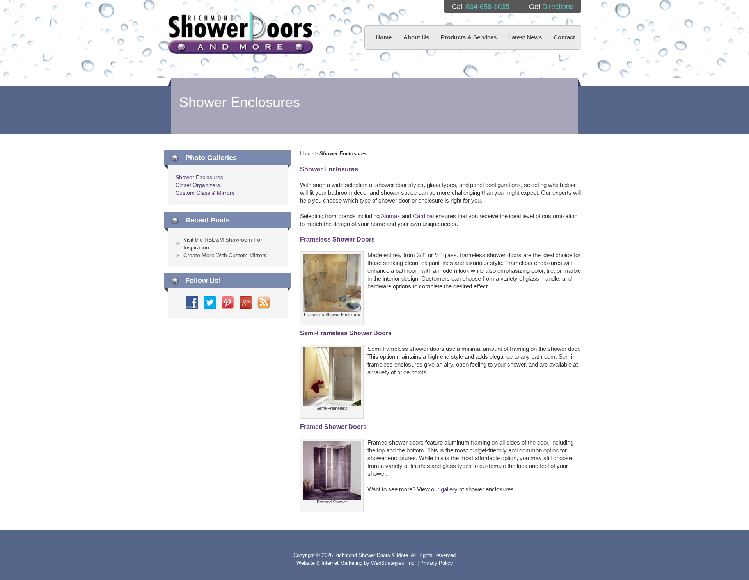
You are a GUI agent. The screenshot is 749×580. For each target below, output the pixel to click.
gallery (449, 489)
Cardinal (423, 216)
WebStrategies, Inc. (394, 563)
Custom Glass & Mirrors (205, 193)
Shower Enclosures (199, 177)
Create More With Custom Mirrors (225, 255)
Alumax (390, 216)
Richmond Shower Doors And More (240, 33)
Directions (557, 7)
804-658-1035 (487, 7)
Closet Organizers (198, 185)
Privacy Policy (436, 563)
